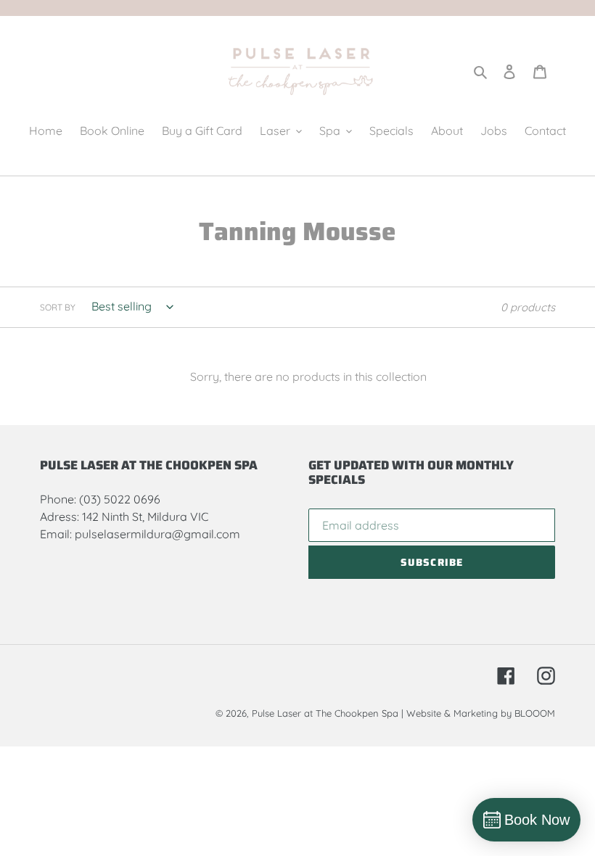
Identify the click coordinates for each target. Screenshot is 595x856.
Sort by (57, 307)
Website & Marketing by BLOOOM (480, 713)
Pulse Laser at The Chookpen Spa (325, 713)
